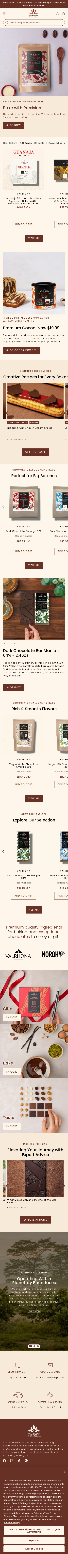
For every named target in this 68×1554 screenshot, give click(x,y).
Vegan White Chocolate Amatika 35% (23, 765)
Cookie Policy (12, 1522)
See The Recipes (17, 439)
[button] (63, 13)
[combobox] (34, 22)
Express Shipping (18, 1401)
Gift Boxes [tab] (25, 143)
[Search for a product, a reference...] (6, 22)
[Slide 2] (34, 1346)
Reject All (34, 1540)
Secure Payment (18, 1372)
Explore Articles (35, 1219)
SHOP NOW (13, 687)
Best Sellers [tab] (10, 143)
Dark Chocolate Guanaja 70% (23, 531)
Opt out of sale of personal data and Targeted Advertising (34, 1531)
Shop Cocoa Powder (21, 350)
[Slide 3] (38, 1346)
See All (35, 911)
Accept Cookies (34, 1548)
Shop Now (13, 125)
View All (35, 566)
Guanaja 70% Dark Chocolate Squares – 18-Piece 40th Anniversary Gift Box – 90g (23, 201)
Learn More (34, 1311)
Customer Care (50, 1372)
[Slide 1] (30, 1346)
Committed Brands (50, 1401)
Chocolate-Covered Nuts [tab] (49, 143)
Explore (13, 1018)
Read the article (16, 1207)
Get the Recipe (35, 452)
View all (35, 239)
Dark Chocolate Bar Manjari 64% (23, 877)
